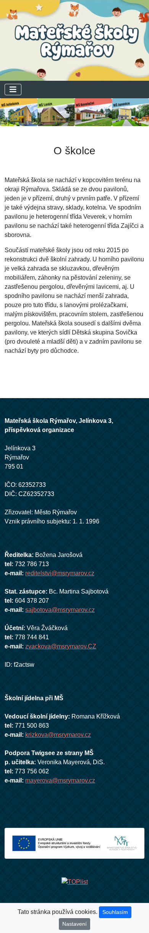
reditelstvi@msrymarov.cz (59, 573)
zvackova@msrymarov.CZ (60, 646)
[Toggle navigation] (13, 89)
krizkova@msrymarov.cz (58, 734)
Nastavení (74, 924)
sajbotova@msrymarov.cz (60, 610)
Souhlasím (115, 912)
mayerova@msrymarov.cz (60, 780)
